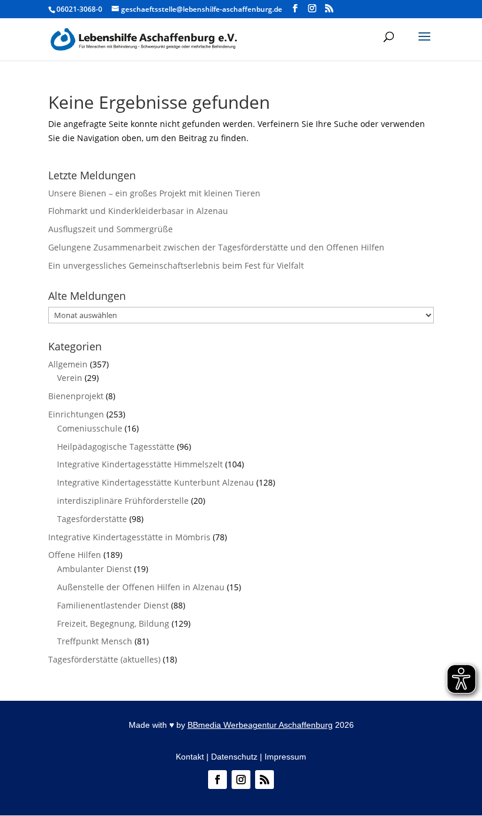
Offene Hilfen (74, 554)
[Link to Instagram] (312, 8)
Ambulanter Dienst (94, 568)
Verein (69, 377)
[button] (424, 44)
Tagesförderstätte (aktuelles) (104, 659)
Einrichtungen (76, 414)
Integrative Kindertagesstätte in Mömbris (129, 537)
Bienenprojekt (75, 396)
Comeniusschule (89, 428)
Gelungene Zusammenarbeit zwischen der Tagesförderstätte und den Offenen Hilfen (216, 247)
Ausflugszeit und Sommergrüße (110, 229)
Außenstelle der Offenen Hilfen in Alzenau (141, 587)
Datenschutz (234, 756)
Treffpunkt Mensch (94, 641)
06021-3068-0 (79, 9)
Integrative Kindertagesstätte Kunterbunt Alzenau (155, 482)
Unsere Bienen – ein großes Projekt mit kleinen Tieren (154, 193)
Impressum (285, 756)
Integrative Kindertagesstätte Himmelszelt (140, 464)
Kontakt (190, 756)
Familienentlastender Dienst (113, 605)
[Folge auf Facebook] (217, 779)
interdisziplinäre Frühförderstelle (123, 500)
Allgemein (68, 364)
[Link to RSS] (329, 8)
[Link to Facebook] (295, 8)
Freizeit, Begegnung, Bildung (113, 623)
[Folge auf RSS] (264, 779)
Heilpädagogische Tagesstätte (116, 446)
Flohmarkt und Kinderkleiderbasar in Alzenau (138, 210)
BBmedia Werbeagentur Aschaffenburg (260, 725)
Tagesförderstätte (92, 518)
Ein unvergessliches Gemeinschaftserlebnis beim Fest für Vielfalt (176, 265)
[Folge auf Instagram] (241, 779)
